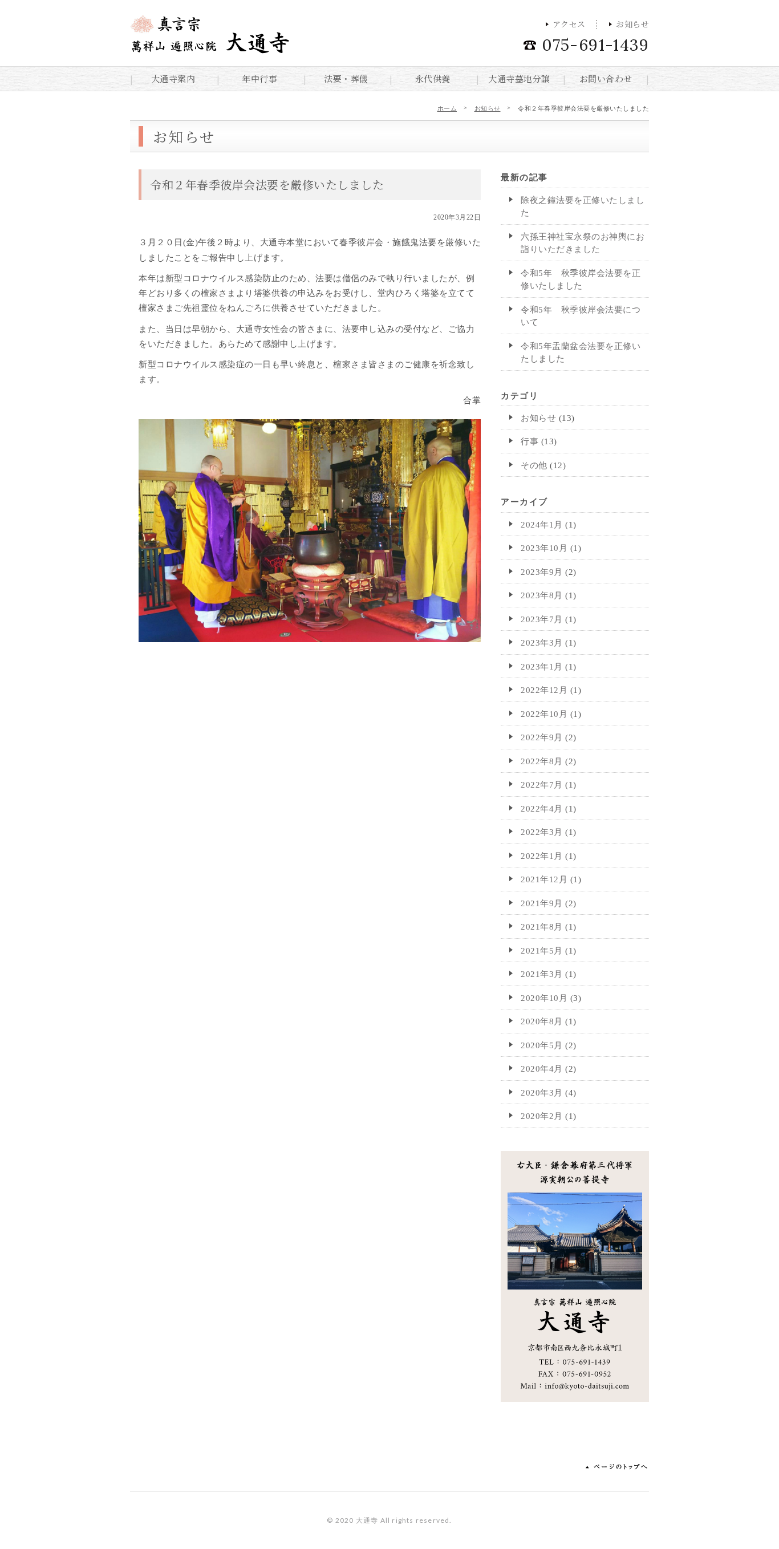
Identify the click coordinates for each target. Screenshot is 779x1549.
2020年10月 (544, 998)
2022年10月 (544, 714)
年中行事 (259, 78)
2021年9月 (542, 903)
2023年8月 (542, 595)
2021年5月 (542, 950)
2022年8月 (542, 761)
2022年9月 (542, 737)
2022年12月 (544, 690)
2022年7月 (542, 784)
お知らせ (632, 24)
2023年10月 (544, 548)
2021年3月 (542, 974)
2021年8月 (542, 926)
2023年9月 (542, 572)
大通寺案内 (173, 78)
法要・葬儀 (346, 78)
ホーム (447, 108)
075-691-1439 (595, 45)
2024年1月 (542, 524)
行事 (529, 441)
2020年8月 (542, 1021)
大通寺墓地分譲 (519, 78)
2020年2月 (542, 1116)
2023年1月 (542, 666)
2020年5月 (542, 1045)
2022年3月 (542, 832)
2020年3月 (542, 1092)
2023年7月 (542, 619)
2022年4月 (542, 808)
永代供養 (433, 78)
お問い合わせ (605, 78)
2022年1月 (542, 856)
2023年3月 (542, 642)
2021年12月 (544, 879)
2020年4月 (542, 1068)
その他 (534, 465)
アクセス (569, 24)
